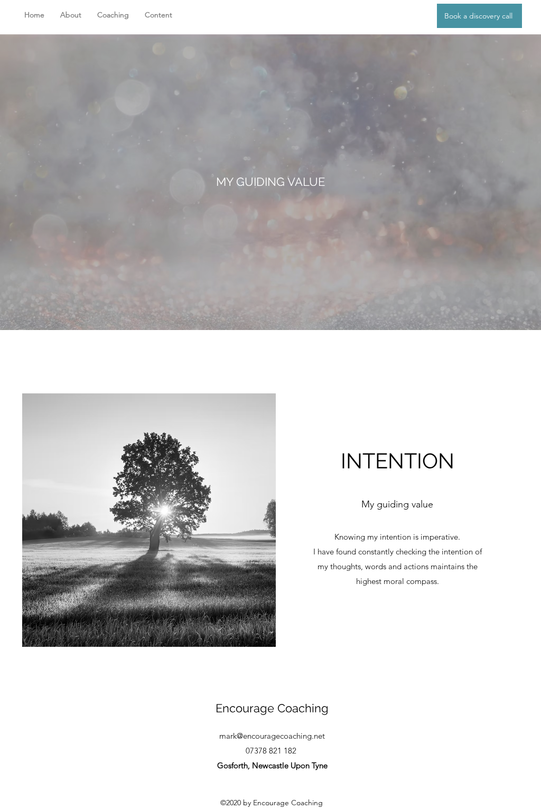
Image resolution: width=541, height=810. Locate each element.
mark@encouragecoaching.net (272, 736)
